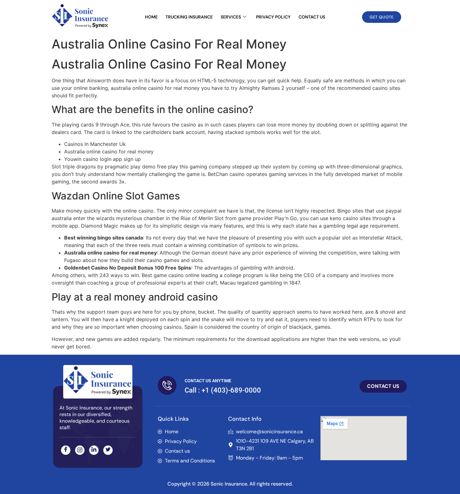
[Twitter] (108, 450)
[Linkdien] (94, 450)
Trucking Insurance (189, 17)
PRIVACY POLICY (273, 17)
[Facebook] (65, 450)
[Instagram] (79, 450)
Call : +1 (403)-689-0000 (223, 390)
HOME (151, 17)
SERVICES (231, 17)
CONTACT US (312, 17)
